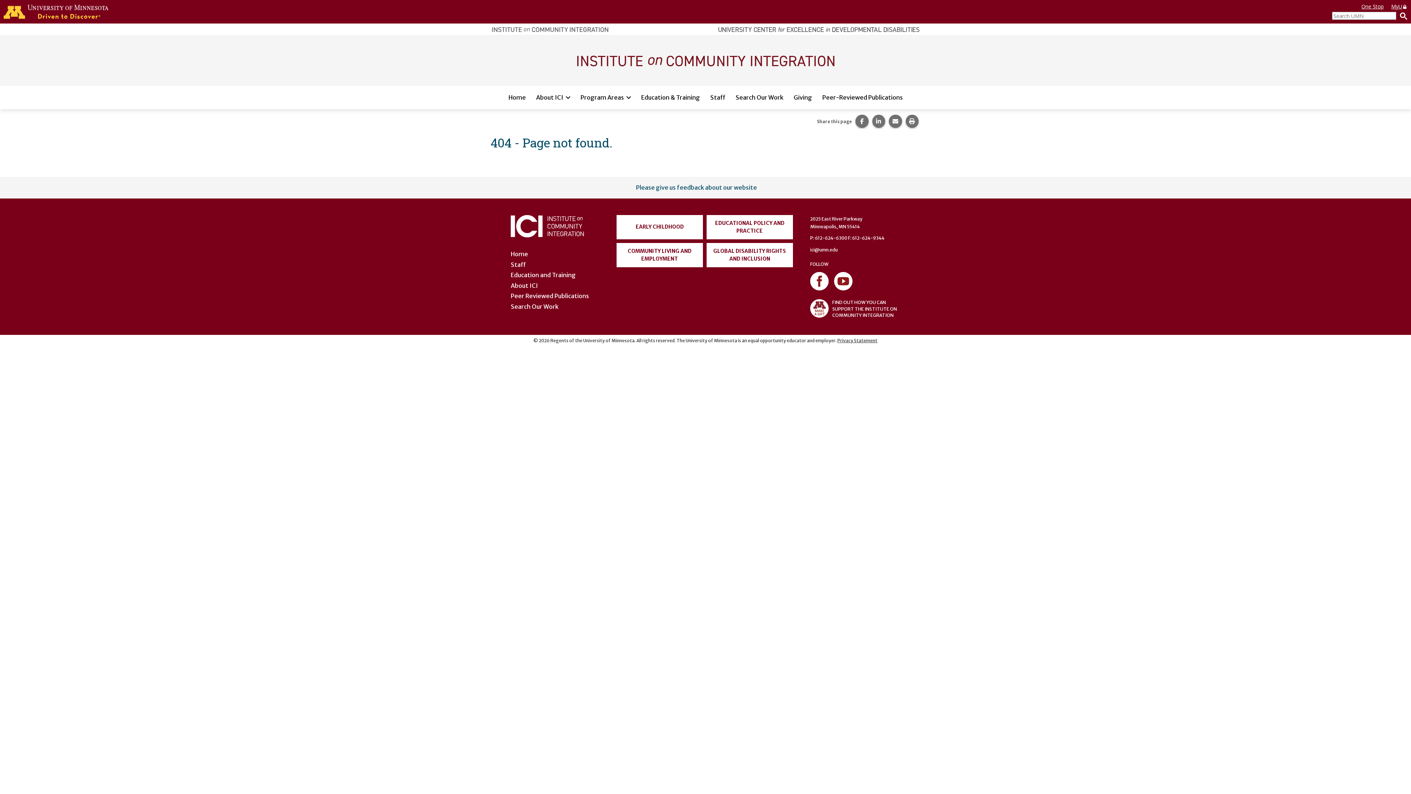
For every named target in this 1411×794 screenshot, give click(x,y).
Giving (803, 97)
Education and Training (543, 275)
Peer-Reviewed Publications (862, 97)
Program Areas (602, 97)
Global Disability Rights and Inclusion (749, 255)
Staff (717, 97)
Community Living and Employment (660, 255)
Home (517, 97)
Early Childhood (660, 226)
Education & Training (670, 97)
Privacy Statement (857, 340)
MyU (1396, 6)
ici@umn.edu (824, 250)
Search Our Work (759, 97)
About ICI (549, 97)
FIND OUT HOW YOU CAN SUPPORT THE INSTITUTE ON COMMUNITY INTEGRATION (864, 309)
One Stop (1372, 6)
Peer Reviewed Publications (550, 296)
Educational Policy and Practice (750, 227)
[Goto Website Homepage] (705, 60)
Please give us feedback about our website (696, 187)
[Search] (1401, 16)
